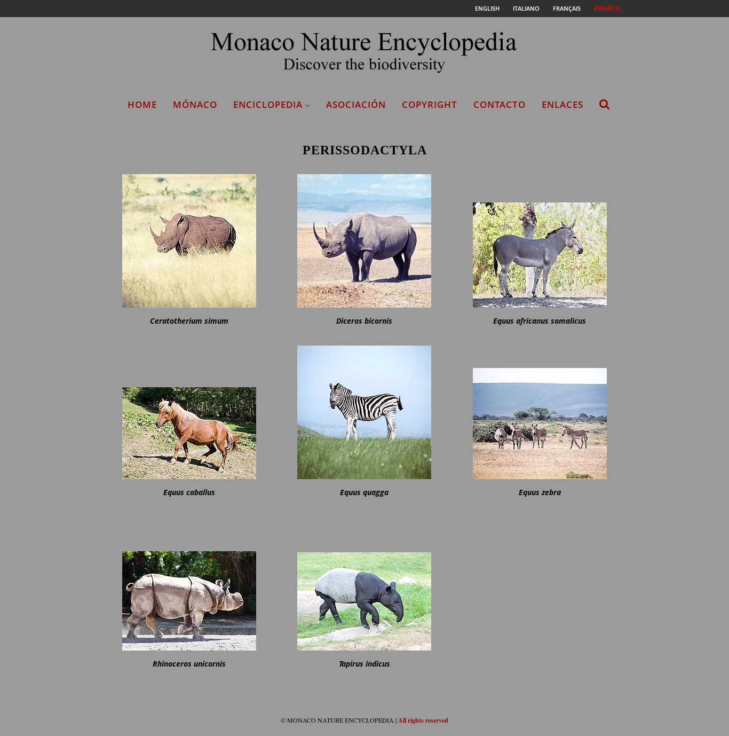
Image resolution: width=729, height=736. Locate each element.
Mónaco (195, 104)
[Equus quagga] (364, 412)
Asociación (356, 104)
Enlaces (562, 104)
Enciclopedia (268, 104)
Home (142, 104)
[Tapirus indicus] (364, 584)
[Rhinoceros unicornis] (189, 584)
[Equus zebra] (539, 412)
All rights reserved (423, 720)
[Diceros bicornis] (364, 241)
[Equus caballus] (189, 412)
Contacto (499, 104)
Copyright (429, 104)
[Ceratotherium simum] (189, 241)
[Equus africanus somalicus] (539, 241)
